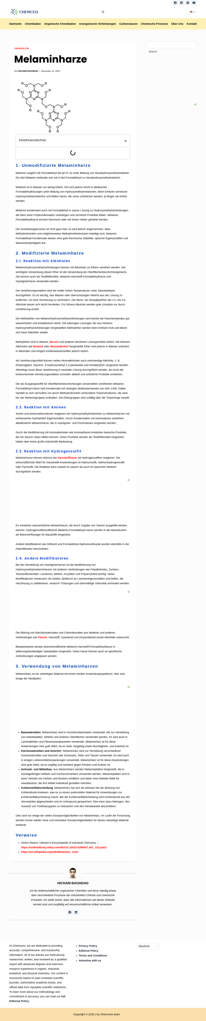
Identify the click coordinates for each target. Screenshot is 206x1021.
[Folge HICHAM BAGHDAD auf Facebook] (70, 912)
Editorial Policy (88, 950)
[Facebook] (175, 2)
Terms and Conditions (93, 955)
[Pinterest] (187, 2)
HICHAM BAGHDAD (28, 71)
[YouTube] (194, 2)
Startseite (15, 23)
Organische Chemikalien (60, 23)
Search (153, 51)
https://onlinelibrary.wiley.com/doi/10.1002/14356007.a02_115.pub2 (63, 847)
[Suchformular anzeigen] (103, 12)
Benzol (54, 341)
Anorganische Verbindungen (97, 23)
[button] (125, 141)
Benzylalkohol (59, 346)
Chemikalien (33, 23)
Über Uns (177, 23)
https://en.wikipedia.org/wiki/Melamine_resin (49, 851)
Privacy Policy (88, 945)
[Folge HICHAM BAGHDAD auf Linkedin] (76, 912)
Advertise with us (90, 960)
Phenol (42, 637)
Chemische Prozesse (154, 23)
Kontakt (192, 23)
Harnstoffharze (67, 457)
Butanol (38, 346)
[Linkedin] (181, 2)
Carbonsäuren (128, 23)
